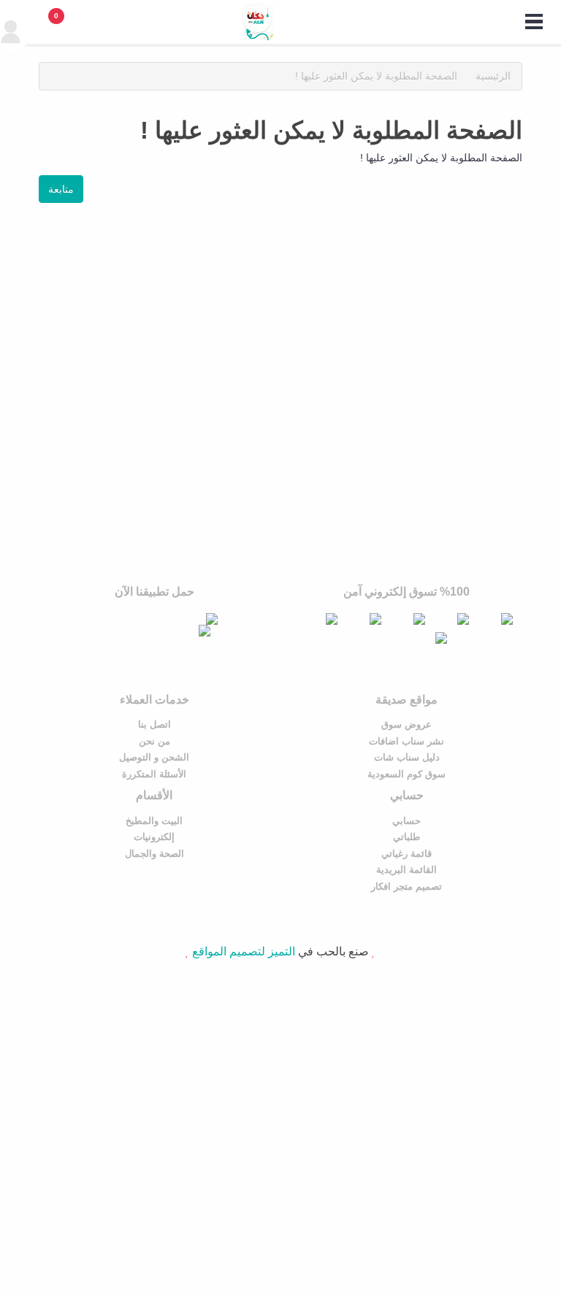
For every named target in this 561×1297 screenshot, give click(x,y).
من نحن (154, 741)
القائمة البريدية (406, 869)
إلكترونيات (154, 836)
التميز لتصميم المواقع (243, 951)
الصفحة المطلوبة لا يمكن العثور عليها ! (376, 76)
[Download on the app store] (162, 619)
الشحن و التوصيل (154, 757)
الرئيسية (493, 76)
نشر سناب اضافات (406, 741)
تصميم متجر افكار (406, 886)
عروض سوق (406, 724)
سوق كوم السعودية (406, 774)
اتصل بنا (154, 724)
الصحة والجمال (154, 853)
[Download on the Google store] (154, 630)
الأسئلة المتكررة (154, 774)
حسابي (406, 820)
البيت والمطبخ (154, 820)
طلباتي (406, 836)
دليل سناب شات (407, 757)
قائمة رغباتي (406, 853)
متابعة (61, 189)
